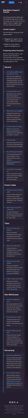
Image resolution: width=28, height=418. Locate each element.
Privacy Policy (7, 412)
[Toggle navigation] (25, 2)
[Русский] (19, 2)
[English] (21, 2)
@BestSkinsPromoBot (13, 383)
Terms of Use (13, 412)
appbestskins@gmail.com (12, 46)
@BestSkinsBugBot (17, 41)
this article (14, 289)
